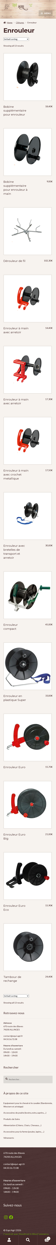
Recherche (28, 1240)
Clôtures (20, 22)
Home (9, 22)
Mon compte (9, 1240)
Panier (43, 1237)
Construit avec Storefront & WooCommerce (26, 1234)
